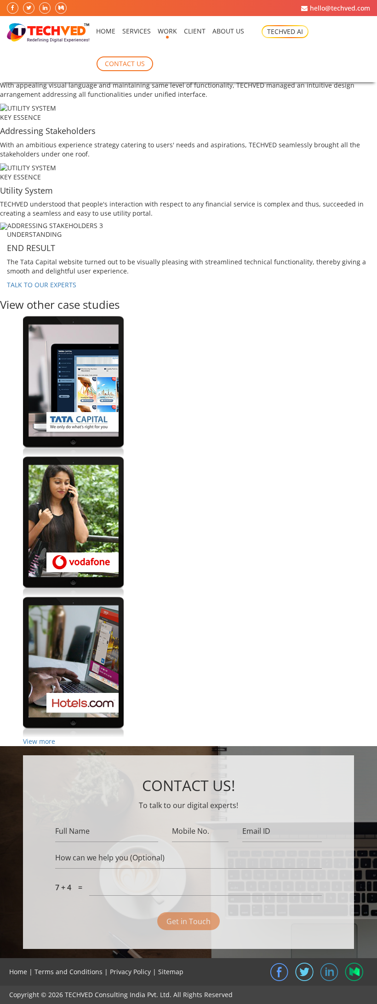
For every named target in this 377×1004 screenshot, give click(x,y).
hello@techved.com (340, 8)
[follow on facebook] (13, 8)
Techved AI (285, 31)
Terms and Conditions (68, 971)
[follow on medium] (61, 8)
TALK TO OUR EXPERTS (41, 284)
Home (105, 31)
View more (39, 741)
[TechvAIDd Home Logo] (48, 33)
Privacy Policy (130, 971)
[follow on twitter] (29, 8)
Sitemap (170, 971)
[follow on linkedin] (45, 8)
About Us (228, 31)
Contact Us (125, 63)
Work (167, 31)
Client (195, 31)
